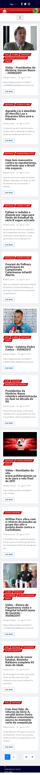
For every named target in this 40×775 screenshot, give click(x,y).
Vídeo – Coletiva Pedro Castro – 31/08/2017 (20, 348)
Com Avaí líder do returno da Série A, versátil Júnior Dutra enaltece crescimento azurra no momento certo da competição (19, 715)
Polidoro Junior (9, 123)
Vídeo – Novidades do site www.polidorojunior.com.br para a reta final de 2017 (20, 476)
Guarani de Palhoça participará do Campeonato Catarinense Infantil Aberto (18, 269)
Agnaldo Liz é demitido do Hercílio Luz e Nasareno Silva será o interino (20, 114)
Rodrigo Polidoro (9, 77)
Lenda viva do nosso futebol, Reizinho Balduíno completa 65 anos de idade (19, 661)
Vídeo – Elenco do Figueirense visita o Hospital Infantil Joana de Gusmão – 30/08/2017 (20, 610)
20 (26, 757)
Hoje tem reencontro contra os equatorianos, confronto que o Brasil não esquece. (21, 164)
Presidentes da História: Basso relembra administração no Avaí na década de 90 (21, 396)
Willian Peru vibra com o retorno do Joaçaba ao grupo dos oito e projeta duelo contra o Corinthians (20, 524)
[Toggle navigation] (20, 17)
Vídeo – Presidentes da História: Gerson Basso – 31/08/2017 (20, 70)
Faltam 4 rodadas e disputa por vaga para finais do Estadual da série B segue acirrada (19, 216)
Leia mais (9, 91)
